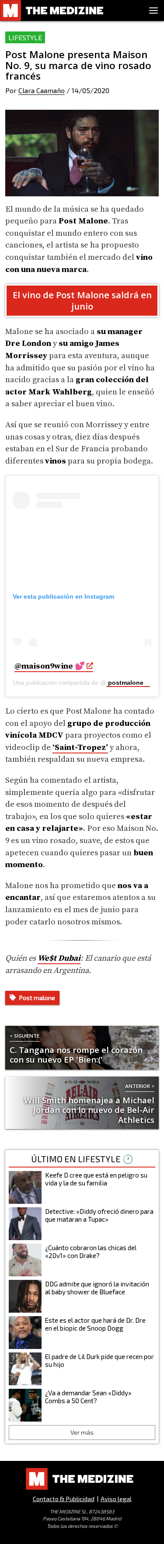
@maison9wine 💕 (49, 666)
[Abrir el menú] (153, 10)
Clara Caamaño (41, 90)
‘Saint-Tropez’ (80, 747)
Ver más (82, 1432)
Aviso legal (116, 1498)
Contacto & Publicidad (63, 1498)
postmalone (124, 682)
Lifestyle (25, 37)
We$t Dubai (59, 958)
